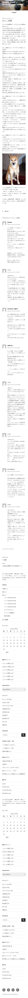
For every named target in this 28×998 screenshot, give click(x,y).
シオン (12, 18)
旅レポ (4, 595)
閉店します (11, 663)
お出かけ (4, 702)
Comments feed (6, 790)
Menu (14, 12)
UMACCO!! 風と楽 (7, 761)
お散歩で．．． (6, 764)
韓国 (3, 725)
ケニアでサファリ (9, 610)
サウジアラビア (6, 705)
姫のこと (4, 592)
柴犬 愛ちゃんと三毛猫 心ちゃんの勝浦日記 (13, 774)
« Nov (7, 652)
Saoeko (9, 222)
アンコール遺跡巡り (9, 613)
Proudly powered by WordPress (10, 994)
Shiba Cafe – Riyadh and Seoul (13, 3)
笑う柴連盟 (5, 619)
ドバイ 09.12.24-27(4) (10, 607)
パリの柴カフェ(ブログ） (8, 745)
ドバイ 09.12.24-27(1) (10, 597)
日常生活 (4, 712)
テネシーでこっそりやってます (10, 767)
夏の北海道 (7, 616)
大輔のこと (5, 588)
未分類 (4, 715)
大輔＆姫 (7, 211)
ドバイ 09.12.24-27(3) (10, 603)
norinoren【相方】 (12, 309)
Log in (4, 783)
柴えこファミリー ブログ (9, 770)
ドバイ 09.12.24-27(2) (10, 600)
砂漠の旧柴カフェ (7, 751)
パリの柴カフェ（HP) (8, 748)
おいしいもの (5, 699)
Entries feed (5, 787)
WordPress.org (6, 793)
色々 (3, 721)
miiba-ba (10, 345)
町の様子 (4, 718)
